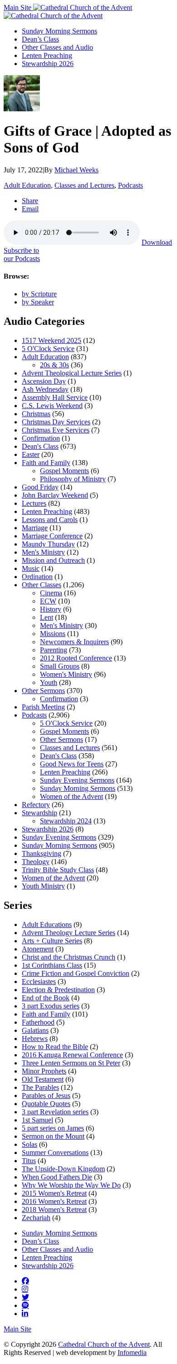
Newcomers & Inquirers (74, 642)
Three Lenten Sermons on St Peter (71, 1063)
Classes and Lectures (84, 185)
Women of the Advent (71, 796)
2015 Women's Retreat (54, 1193)
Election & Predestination (58, 989)
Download (157, 242)
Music (30, 568)
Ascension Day (44, 381)
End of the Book (45, 998)
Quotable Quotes (46, 1103)
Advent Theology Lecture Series (68, 932)
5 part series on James (53, 1128)
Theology (35, 861)
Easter (30, 454)
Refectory (36, 804)
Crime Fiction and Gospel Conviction (75, 973)
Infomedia (132, 1352)
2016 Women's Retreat (54, 1201)
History (50, 609)
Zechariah (36, 1217)
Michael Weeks (76, 170)
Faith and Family (46, 462)
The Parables (40, 1087)
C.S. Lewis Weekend (52, 405)
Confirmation (41, 438)
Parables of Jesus (46, 1095)
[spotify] (25, 1305)
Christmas (36, 414)
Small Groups (59, 666)
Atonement (38, 949)
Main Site (18, 7)
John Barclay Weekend (55, 495)
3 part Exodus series (50, 1006)
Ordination (37, 576)
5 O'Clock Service (48, 348)
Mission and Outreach (53, 560)
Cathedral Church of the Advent (104, 1344)
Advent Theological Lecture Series (72, 373)
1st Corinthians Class (52, 965)
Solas (29, 1144)
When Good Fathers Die (57, 1177)
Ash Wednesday (45, 389)
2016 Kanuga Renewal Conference (72, 1055)
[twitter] (25, 1297)
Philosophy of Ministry (73, 479)
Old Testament (43, 1079)
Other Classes (41, 585)
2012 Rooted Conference (76, 658)
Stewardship (39, 813)
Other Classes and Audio (57, 47)
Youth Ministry (43, 886)
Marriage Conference (52, 536)
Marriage (35, 528)
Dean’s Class (40, 39)
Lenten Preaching (47, 55)
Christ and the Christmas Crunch (68, 957)
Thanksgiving (41, 853)
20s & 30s (54, 365)
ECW (48, 601)
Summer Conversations (55, 1152)
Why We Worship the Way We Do (71, 1185)
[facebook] (25, 1280)
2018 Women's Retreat (54, 1209)
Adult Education (27, 185)
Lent (46, 617)
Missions (52, 633)
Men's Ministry (43, 552)
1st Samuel (37, 1120)
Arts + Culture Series (52, 941)
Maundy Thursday (48, 544)
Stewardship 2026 (48, 63)
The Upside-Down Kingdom (63, 1169)
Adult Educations (47, 924)
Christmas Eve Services (55, 430)
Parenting (53, 650)
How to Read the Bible (55, 1046)
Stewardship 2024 (66, 821)
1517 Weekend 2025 (51, 340)
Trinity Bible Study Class (58, 870)
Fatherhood (38, 1022)
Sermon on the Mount (53, 1136)
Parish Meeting (43, 707)
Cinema (51, 593)
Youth (48, 682)
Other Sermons (43, 690)
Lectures (34, 503)
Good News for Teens (71, 764)
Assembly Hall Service (55, 397)
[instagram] (25, 1289)
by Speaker (38, 302)
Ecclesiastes (39, 981)
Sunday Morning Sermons (59, 31)
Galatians (35, 1030)
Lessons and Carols (50, 519)
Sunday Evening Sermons (77, 780)
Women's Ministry (66, 674)
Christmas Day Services (56, 422)
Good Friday (40, 487)
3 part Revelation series (55, 1112)
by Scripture (39, 294)
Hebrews (35, 1038)
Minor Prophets (44, 1071)
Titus (29, 1160)
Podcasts (130, 185)
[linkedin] (25, 1313)
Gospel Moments (64, 471)
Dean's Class (40, 446)
